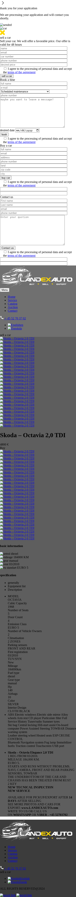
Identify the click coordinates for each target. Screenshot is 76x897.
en (21, 325)
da (20, 328)
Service (12, 300)
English (25, 878)
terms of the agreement (21, 72)
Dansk (23, 882)
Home (11, 296)
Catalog (12, 303)
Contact (12, 310)
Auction (13, 307)
